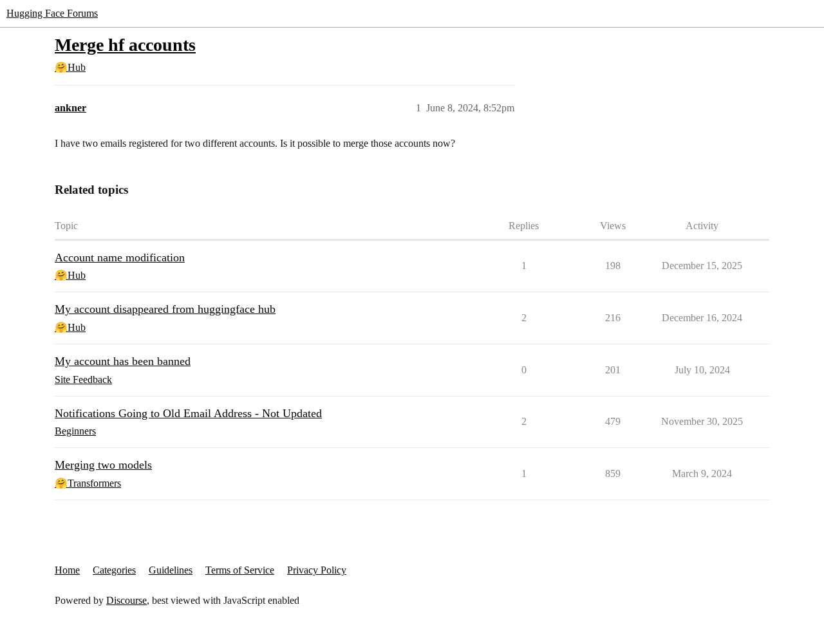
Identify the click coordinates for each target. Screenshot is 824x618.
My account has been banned (123, 361)
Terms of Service (239, 570)
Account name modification (120, 257)
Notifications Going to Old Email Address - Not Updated (188, 413)
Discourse (126, 600)
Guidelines (170, 570)
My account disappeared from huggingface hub (165, 309)
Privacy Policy (316, 570)
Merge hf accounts (125, 45)
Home (67, 570)
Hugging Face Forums (52, 13)
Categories (114, 570)
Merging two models (103, 464)
